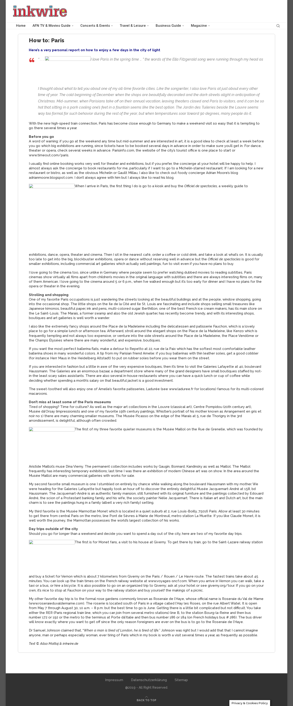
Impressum (114, 680)
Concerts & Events (95, 26)
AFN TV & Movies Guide (52, 26)
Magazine (199, 26)
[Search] (278, 26)
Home (21, 26)
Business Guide (168, 26)
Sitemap (181, 680)
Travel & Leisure (133, 26)
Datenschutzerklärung (149, 680)
